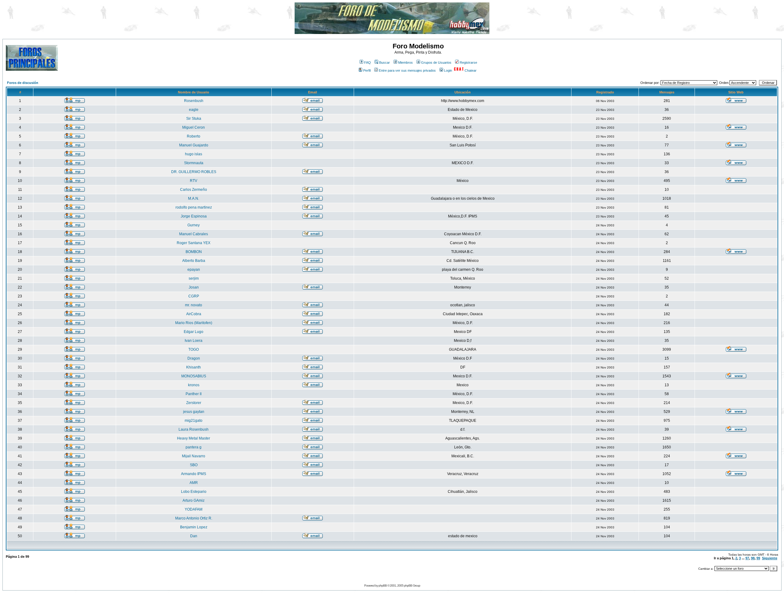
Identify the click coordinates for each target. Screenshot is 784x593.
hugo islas (193, 154)
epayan (193, 269)
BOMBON (194, 252)
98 (753, 558)
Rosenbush (193, 101)
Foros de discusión (22, 83)
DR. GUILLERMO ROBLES (193, 172)
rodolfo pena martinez (193, 207)
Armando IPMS (193, 474)
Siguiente (769, 558)
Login (448, 70)
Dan (193, 536)
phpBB (383, 585)
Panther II (194, 394)
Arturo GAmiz (194, 500)
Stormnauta (193, 163)
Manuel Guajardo (193, 145)
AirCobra (193, 314)
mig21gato (193, 420)
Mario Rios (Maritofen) (193, 323)
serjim (194, 278)
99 (758, 558)
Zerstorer (193, 403)
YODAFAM (193, 509)
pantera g (194, 447)
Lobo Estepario (193, 491)
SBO (194, 465)
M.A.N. (193, 198)
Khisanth (193, 367)
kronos (193, 385)
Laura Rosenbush (194, 429)
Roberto (193, 136)
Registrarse (468, 62)
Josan (194, 287)
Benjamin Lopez (193, 527)
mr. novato (193, 305)
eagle (193, 110)
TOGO (193, 349)
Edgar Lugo (193, 332)
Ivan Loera (193, 340)
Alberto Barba (193, 261)
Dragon (193, 358)
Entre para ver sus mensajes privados (407, 70)
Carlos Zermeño (193, 189)
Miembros (405, 62)
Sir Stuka (193, 118)
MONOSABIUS (193, 376)
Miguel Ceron (193, 127)
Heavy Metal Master (193, 438)
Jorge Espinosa (194, 216)
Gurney (193, 225)
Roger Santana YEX (193, 243)
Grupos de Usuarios (436, 62)
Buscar (384, 62)
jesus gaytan (193, 412)
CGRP (193, 296)
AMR (194, 483)
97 (747, 558)
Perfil (367, 70)
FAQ (367, 62)
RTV (193, 181)
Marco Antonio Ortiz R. (193, 518)
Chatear (471, 70)
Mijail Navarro (193, 456)
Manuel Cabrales (193, 234)
